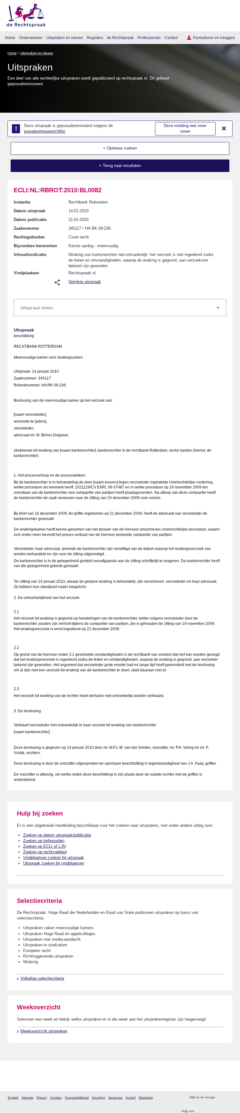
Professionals (149, 38)
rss (221, 1097)
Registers (95, 38)
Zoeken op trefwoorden (43, 840)
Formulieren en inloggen (214, 38)
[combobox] (120, 307)
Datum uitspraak (29, 210)
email (229, 1097)
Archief (131, 1097)
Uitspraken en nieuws (64, 38)
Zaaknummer (26, 228)
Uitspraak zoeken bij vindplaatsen (53, 863)
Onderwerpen (30, 38)
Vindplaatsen (26, 273)
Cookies (56, 1097)
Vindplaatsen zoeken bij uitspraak (53, 857)
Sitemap (27, 1097)
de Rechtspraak (120, 38)
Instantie (22, 202)
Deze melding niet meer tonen (185, 128)
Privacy (42, 1097)
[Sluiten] (224, 128)
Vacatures (115, 1097)
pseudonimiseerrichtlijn (44, 131)
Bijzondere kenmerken (35, 245)
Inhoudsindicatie (30, 254)
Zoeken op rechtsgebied (45, 852)
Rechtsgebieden (29, 237)
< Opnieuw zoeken (120, 148)
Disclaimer (146, 1097)
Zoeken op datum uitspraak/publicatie (57, 835)
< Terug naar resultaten (120, 165)
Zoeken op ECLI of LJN (44, 846)
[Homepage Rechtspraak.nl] (24, 14)
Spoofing (98, 1097)
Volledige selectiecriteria (42, 978)
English (13, 1097)
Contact (171, 38)
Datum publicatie (30, 219)
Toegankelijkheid (77, 1097)
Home (10, 38)
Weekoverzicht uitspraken (43, 1031)
